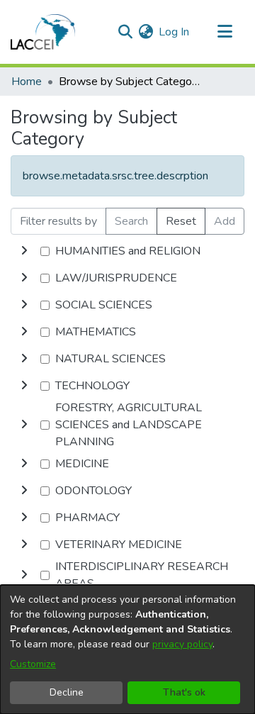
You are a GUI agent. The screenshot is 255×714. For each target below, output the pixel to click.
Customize (33, 664)
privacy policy (182, 644)
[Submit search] (125, 31)
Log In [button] (175, 32)
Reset (181, 221)
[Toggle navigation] (224, 31)
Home (26, 81)
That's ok (184, 692)
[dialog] (127, 649)
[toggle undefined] (24, 251)
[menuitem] (145, 31)
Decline (67, 692)
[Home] (43, 32)
